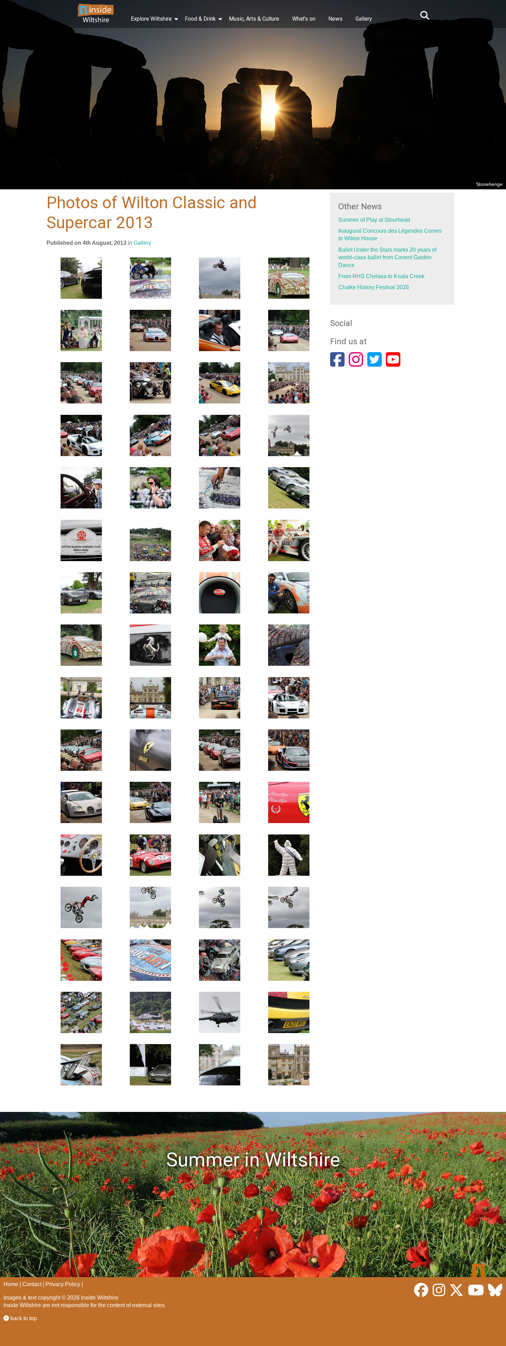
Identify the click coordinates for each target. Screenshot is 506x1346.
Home (10, 1284)
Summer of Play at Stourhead (374, 220)
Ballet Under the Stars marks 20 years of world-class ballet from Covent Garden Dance (387, 257)
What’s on (303, 18)
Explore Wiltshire (151, 18)
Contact (31, 1284)
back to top (23, 1318)
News (335, 18)
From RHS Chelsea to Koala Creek (381, 276)
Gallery (364, 18)
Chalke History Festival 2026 (373, 287)
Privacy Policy (62, 1284)
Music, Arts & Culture (254, 18)
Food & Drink (200, 18)
